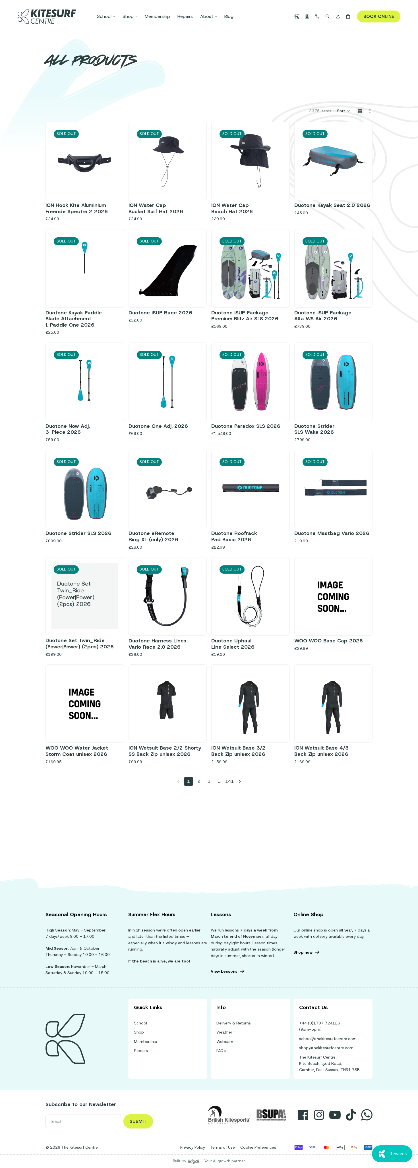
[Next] (240, 781)
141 (229, 781)
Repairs (141, 1050)
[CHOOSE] (109, 728)
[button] (343, 111)
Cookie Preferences (258, 1147)
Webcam (224, 1041)
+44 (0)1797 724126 (319, 1023)
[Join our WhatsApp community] (367, 1115)
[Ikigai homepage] (193, 1161)
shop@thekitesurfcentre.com (326, 1047)
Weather (224, 1032)
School (140, 1023)
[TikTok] (351, 1115)
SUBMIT (138, 1121)
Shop (139, 1032)
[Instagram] (319, 1115)
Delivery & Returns (233, 1023)
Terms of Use (222, 1147)
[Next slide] (194, 161)
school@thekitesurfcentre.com (328, 1038)
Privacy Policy (192, 1147)
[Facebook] (303, 1115)
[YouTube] (335, 1115)
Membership (145, 1041)
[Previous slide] (140, 161)
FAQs (221, 1050)
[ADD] (358, 621)
